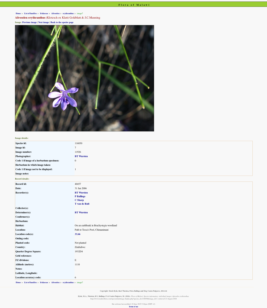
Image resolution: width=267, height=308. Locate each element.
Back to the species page (62, 22)
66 (79, 234)
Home (18, 13)
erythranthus (68, 13)
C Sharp (79, 200)
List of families (30, 13)
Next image (43, 22)
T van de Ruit (82, 203)
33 (76, 234)
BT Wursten (81, 156)
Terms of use (133, 306)
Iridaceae (44, 13)
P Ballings (80, 196)
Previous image (29, 22)
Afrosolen (55, 13)
